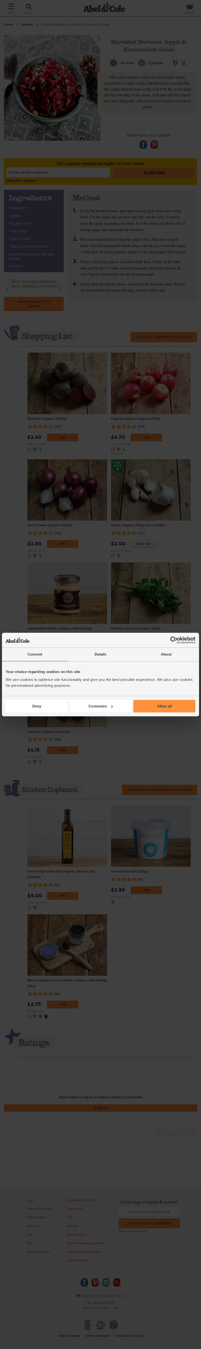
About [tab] (166, 654)
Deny (36, 706)
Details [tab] (101, 654)
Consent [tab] (34, 654)
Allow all (164, 706)
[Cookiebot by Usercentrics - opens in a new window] (173, 640)
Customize (97, 706)
